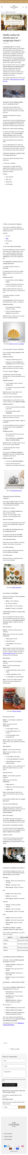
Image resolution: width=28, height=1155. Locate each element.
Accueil (3, 12)
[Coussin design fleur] (14, 585)
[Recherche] (23, 7)
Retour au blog (15, 1049)
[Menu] (1, 7)
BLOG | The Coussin (10, 12)
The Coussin (15, 1151)
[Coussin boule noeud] (14, 489)
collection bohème (16, 711)
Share (6, 1043)
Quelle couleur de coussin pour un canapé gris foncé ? (13, 13)
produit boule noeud (17, 490)
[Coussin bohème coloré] (14, 709)
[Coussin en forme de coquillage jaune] (14, 332)
